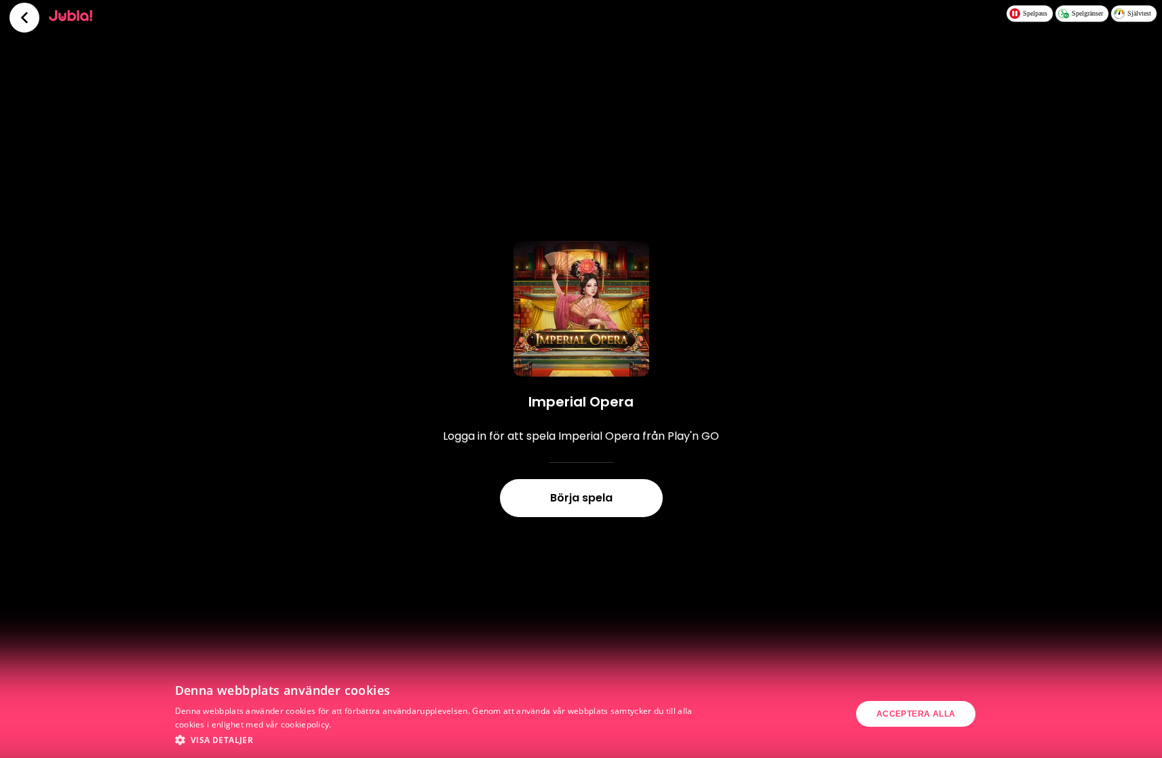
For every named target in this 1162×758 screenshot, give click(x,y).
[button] (437, 740)
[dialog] (581, 714)
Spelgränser (1087, 13)
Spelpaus (1035, 13)
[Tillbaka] (24, 17)
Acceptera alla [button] (916, 714)
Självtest (1139, 13)
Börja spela (581, 498)
